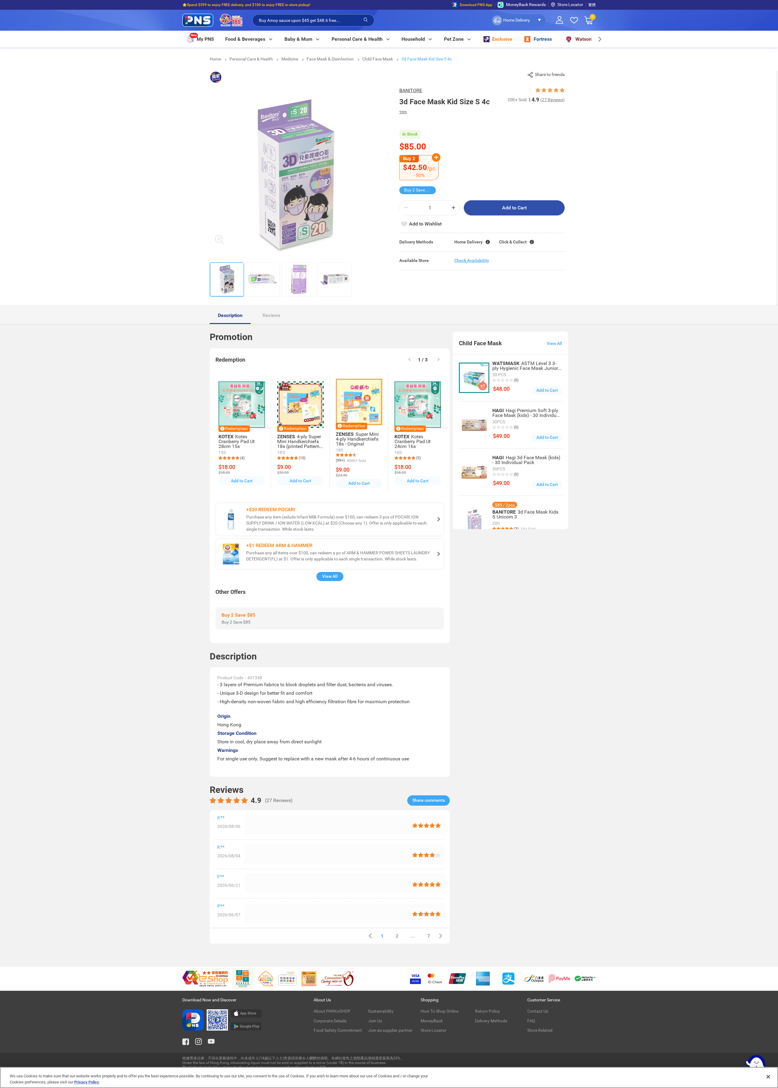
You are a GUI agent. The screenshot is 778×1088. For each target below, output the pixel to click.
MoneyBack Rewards (526, 4)
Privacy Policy (86, 1081)
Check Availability (471, 260)
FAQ (531, 1020)
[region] (389, 1077)
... (413, 936)
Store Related (540, 1030)
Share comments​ (428, 800)
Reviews (271, 315)
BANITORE (410, 90)
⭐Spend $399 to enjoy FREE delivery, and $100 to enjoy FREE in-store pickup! (246, 5)
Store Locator (570, 4)
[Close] (768, 1076)
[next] (599, 39)
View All (330, 576)
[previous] (370, 936)
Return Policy (487, 1011)
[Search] (365, 20)
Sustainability (381, 1011)
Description (230, 315)
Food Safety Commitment (338, 1030)
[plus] (453, 207)
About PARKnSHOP (332, 1011)
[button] (518, 20)
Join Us (375, 1020)
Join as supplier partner (390, 1030)
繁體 (592, 5)
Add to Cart (514, 208)
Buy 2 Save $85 (418, 190)
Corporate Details (330, 1020)
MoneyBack (432, 1020)
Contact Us (537, 1011)
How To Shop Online (439, 1011)
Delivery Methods (491, 1020)
